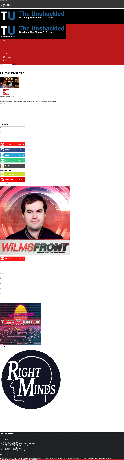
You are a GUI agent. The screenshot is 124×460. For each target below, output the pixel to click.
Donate (4, 54)
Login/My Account (7, 5)
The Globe (82, 458)
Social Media (72, 458)
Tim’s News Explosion (9, 43)
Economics (49, 457)
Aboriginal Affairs (3, 457)
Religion (46, 458)
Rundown (5, 93)
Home (4, 40)
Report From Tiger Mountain (53, 458)
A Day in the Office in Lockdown (7, 96)
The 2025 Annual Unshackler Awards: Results (12, 448)
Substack (4, 51)
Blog (4, 56)
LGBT (116, 457)
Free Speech (78, 457)
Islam (112, 457)
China (21, 457)
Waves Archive (8, 49)
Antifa (12, 457)
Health (4, 92)
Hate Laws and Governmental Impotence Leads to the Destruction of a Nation (19, 447)
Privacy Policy (6, 2)
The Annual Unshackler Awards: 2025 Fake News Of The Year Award (17, 450)
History (4, 60)
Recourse (36, 458)
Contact (4, 7)
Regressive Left (41, 458)
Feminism (68, 457)
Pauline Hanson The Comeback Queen (11, 442)
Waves (104, 458)
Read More (2, 103)
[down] (5, 42)
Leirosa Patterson (3, 98)
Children (4, 90)
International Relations (105, 457)
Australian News (6, 89)
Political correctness (29, 458)
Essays (4, 58)
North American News (18, 458)
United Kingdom (87, 458)
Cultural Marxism (29, 457)
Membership (5, 53)
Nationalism (2, 458)
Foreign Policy (73, 457)
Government (83, 457)
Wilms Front (7, 44)
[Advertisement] (62, 114)
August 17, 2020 (10, 98)
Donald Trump (43, 457)
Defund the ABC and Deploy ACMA (10, 444)
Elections (53, 457)
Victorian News (6, 94)
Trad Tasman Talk (9, 47)
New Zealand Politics (9, 458)
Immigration (98, 457)
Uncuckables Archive (9, 50)
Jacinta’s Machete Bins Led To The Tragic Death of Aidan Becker (16, 445)
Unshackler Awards (7, 57)
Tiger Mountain (8, 46)
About (4, 6)
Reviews (4, 61)
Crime (24, 457)
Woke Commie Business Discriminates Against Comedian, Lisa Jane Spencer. (19, 443)
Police (24, 458)
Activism (9, 457)
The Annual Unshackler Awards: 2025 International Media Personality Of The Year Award (22, 452)
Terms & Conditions (7, 4)
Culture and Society (36, 457)
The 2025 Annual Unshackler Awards (10, 449)
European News (58, 457)
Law (114, 457)
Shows (4, 42)
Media (118, 457)
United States (94, 458)
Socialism (68, 458)
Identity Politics (92, 457)
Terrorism (78, 458)
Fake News (64, 457)
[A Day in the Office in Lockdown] (9, 87)
